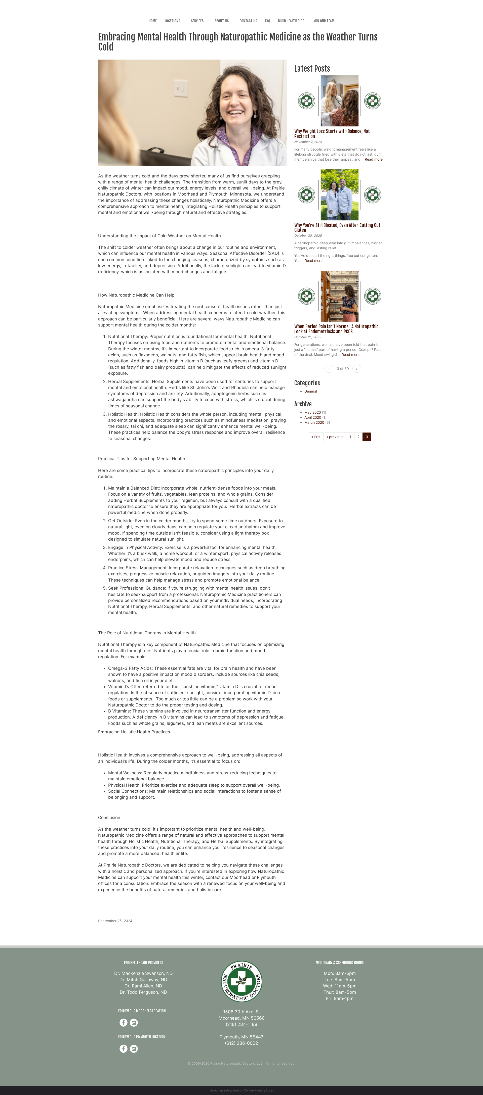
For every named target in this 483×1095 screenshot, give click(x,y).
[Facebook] (123, 1023)
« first (315, 437)
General (310, 391)
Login (270, 1090)
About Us (222, 21)
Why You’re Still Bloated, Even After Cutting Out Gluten (337, 227)
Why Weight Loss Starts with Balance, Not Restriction (332, 133)
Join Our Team (323, 21)
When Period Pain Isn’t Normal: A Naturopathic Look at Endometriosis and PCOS (336, 329)
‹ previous (335, 437)
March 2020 (314, 422)
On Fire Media (253, 1090)
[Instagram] (134, 1023)
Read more (374, 159)
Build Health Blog (291, 21)
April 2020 (312, 417)
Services (197, 21)
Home (153, 21)
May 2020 (312, 412)
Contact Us (248, 21)
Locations (172, 21)
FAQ (267, 21)
